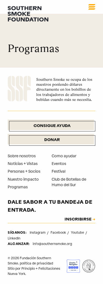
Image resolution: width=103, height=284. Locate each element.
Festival (58, 171)
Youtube (78, 233)
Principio (28, 269)
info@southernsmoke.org (52, 244)
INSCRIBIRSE (78, 220)
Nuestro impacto (23, 179)
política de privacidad (36, 263)
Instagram (38, 233)
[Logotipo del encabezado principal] (28, 13)
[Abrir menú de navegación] (91, 7)
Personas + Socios (24, 171)
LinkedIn (14, 238)
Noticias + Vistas (23, 163)
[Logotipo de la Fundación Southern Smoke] (19, 89)
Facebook (59, 233)
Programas (18, 187)
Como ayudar (64, 156)
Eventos (59, 163)
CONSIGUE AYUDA (52, 126)
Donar (52, 140)
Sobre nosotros (22, 156)
